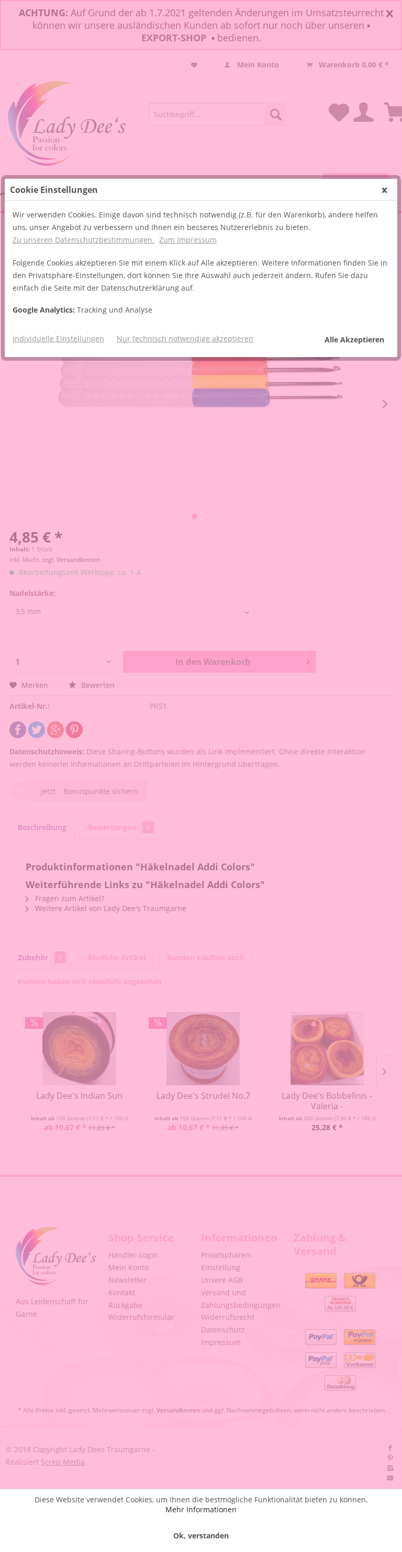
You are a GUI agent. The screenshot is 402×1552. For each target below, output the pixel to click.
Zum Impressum (188, 240)
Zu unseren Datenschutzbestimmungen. (83, 240)
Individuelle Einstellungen (58, 338)
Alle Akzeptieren (354, 339)
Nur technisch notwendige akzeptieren (185, 338)
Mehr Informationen (201, 1509)
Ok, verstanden (201, 1535)
